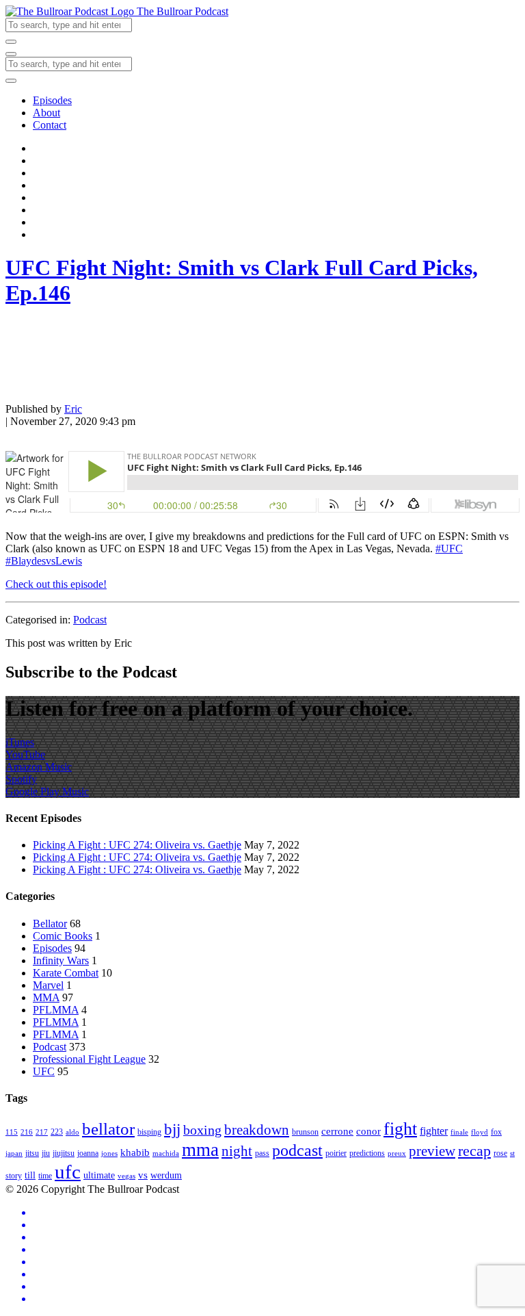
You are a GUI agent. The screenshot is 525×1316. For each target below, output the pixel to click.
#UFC (449, 548)
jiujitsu (64, 1153)
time (45, 1175)
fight (400, 1129)
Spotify (21, 779)
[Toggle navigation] (10, 54)
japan (14, 1153)
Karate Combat (65, 973)
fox (496, 1132)
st (512, 1153)
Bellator (50, 923)
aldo (72, 1132)
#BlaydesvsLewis (43, 561)
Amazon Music (38, 767)
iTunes (19, 742)
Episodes (52, 100)
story (13, 1175)
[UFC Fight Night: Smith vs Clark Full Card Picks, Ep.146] (39, 385)
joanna (87, 1153)
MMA (46, 997)
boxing (202, 1129)
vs (143, 1174)
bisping (149, 1132)
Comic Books (62, 936)
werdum (166, 1175)
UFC (44, 1071)
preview (432, 1151)
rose (500, 1153)
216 (27, 1132)
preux (397, 1153)
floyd (479, 1132)
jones (109, 1153)
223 (57, 1132)
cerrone (337, 1131)
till (30, 1175)
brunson (305, 1132)
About (46, 112)
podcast (297, 1150)
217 (42, 1132)
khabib (135, 1152)
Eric (73, 409)
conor (368, 1131)
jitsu (32, 1153)
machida (165, 1153)
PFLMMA (56, 1010)
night (236, 1151)
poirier (336, 1153)
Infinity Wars (61, 960)
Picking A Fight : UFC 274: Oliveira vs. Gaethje (137, 845)
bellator (108, 1129)
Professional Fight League (89, 1059)
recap (474, 1150)
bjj (172, 1129)
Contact (49, 125)
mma (200, 1149)
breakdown (256, 1130)
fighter (434, 1131)
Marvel (48, 985)
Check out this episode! (56, 584)
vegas (126, 1176)
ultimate (99, 1175)
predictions (367, 1153)
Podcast (90, 619)
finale (459, 1132)
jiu (46, 1153)
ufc (68, 1172)
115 (11, 1132)
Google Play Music (47, 791)
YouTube (25, 754)
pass (262, 1153)
